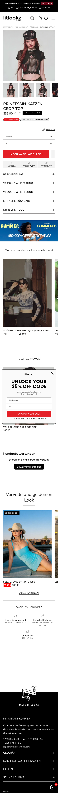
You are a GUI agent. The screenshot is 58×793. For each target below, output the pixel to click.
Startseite (8, 27)
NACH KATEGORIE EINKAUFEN (22, 761)
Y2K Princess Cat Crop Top (20, 427)
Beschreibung (13, 174)
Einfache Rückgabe (17, 201)
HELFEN (8, 769)
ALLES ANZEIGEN (29, 592)
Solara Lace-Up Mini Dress (19, 582)
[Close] (52, 373)
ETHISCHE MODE (13, 209)
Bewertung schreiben (29, 467)
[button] (32, 18)
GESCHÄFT (10, 753)
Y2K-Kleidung (21, 27)
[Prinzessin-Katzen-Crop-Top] (10, 90)
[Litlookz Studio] (13, 18)
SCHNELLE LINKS (13, 777)
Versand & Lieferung (18, 183)
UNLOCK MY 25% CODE (29, 413)
